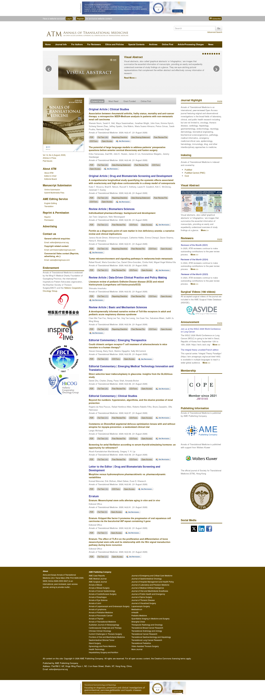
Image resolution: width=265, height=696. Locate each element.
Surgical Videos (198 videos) (198, 292)
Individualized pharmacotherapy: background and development (122, 212)
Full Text (103, 137)
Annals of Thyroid (96, 618)
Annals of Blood (95, 584)
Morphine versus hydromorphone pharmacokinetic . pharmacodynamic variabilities (127, 476)
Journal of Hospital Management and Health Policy (152, 581)
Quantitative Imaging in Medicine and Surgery (150, 618)
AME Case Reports (97, 575)
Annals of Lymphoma (97, 609)
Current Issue (97, 101)
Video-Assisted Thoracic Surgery (145, 646)
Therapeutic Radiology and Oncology (147, 624)
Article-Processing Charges (191, 44)
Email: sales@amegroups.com (57, 260)
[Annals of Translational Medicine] (96, 33)
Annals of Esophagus (98, 597)
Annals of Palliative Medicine (101, 612)
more (219, 101)
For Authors (77, 44)
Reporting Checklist (119, 137)
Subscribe (216, 18)
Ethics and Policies (114, 44)
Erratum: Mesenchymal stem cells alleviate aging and (124, 500)
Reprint (47, 217)
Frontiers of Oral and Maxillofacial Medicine (107, 637)
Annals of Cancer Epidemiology (102, 591)
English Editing (50, 203)
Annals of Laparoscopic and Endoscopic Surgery (109, 606)
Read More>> (130, 77)
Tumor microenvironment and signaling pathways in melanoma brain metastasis (131, 258)
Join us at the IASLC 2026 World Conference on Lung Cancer (201, 330)
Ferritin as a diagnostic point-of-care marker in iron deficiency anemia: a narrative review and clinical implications (131, 232)
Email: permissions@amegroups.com (59, 249)
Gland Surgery (95, 643)
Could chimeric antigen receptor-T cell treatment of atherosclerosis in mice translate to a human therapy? (128, 346)
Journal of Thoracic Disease (143, 600)
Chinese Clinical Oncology (100, 630)
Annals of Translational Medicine (102, 621)
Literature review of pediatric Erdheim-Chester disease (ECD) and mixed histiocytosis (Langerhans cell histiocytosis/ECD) (126, 283)
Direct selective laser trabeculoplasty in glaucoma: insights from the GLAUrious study (131, 375)
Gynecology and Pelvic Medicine (102, 646)
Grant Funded (129, 101)
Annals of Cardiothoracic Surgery (102, 594)
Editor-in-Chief (50, 175)
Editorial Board (50, 179)
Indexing (186, 155)
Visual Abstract (133, 57)
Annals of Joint (95, 603)
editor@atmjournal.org (58, 669)
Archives (153, 44)
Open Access (107, 141)
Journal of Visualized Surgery (143, 603)
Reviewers (187, 238)
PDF (91, 137)
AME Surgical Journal (98, 581)
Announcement (190, 322)
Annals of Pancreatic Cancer (101, 615)
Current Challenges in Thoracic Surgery (105, 634)
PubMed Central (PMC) (195, 172)
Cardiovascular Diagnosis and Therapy (105, 627)
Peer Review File (160, 137)
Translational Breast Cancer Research (147, 627)
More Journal (136, 649)
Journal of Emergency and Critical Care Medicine (151, 575)
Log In (69, 18)
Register (80, 18)
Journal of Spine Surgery (141, 597)
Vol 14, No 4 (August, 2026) (54, 155)
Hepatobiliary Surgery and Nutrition (103, 652)
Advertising (50, 226)
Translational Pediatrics (141, 643)
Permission (49, 220)
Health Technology (96, 649)
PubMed (188, 169)
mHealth (134, 612)
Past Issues (47, 160)
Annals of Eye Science (98, 600)
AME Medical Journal (98, 578)
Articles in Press (49, 158)
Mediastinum (136, 609)
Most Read (113, 101)
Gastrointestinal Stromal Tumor (101, 640)
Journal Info (61, 44)
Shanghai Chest (138, 621)
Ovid (187, 175)
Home (48, 44)
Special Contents (136, 44)
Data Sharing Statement (140, 137)
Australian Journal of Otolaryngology (104, 624)
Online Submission (52, 189)
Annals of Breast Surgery (99, 587)
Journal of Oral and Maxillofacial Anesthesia (149, 591)
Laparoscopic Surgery (140, 606)
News (210, 44)
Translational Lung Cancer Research (146, 640)
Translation (49, 206)
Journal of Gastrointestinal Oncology (146, 578)
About (48, 172)
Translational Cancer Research (144, 634)
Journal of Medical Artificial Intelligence (147, 587)
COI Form (94, 141)
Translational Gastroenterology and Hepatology (151, 637)
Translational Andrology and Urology (146, 630)
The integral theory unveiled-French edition (200, 349)
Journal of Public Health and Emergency (148, 594)
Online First (167, 44)
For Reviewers (94, 44)
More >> (205, 230)
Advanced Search (214, 32)
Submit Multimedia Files (54, 192)
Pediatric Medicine (139, 615)
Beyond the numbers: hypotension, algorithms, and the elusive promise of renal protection (131, 401)
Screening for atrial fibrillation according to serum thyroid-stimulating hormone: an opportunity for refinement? (132, 446)
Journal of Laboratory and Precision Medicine (150, 584)
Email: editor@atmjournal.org (56, 242)
